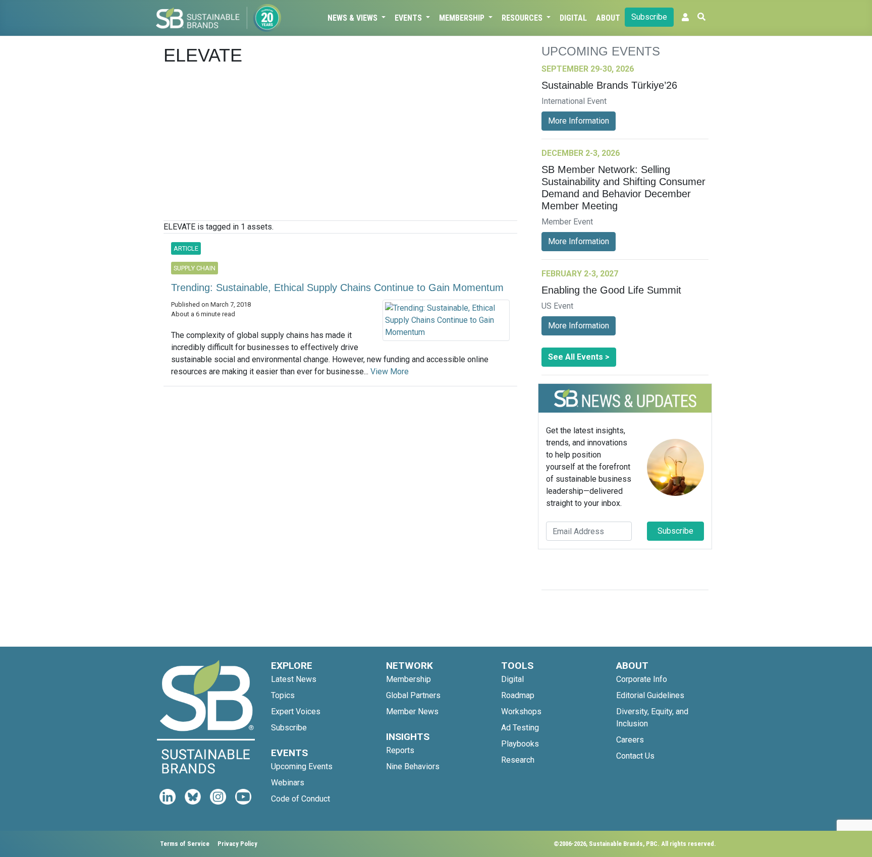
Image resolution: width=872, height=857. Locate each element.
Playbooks (520, 744)
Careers (630, 740)
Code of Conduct (300, 799)
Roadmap (517, 695)
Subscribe (649, 17)
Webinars (287, 782)
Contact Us (635, 756)
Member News (412, 711)
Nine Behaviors (413, 766)
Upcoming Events (302, 766)
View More (389, 371)
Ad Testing (520, 727)
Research (517, 760)
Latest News (293, 679)
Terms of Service (184, 843)
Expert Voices (295, 711)
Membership (462, 18)
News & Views (353, 18)
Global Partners (413, 695)
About (608, 18)
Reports (400, 750)
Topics (283, 695)
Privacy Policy (237, 843)
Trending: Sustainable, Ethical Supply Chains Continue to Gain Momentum (337, 287)
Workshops (521, 711)
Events (409, 18)
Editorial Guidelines (650, 695)
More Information (578, 121)
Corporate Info (641, 679)
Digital (573, 18)
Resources (523, 18)
